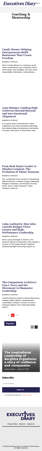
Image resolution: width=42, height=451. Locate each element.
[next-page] (21, 315)
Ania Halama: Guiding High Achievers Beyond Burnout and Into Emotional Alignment (20, 112)
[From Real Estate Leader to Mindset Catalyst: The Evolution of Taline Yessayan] (21, 149)
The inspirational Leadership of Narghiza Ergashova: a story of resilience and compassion (20, 358)
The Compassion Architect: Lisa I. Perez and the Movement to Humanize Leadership (19, 286)
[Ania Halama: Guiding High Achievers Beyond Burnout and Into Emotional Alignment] (21, 91)
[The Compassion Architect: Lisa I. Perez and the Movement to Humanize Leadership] (21, 265)
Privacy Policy (26, 395)
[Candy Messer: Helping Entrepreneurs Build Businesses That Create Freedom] (21, 32)
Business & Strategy (10, 62)
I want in (20, 390)
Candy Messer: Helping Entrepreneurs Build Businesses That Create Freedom (17, 54)
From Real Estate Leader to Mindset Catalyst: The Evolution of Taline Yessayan (20, 169)
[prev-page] (4, 315)
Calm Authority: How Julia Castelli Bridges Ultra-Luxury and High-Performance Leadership (19, 228)
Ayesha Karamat (9, 369)
